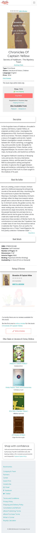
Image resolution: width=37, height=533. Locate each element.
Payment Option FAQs (20, 456)
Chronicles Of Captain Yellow (12, 326)
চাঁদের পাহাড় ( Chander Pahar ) (18, 411)
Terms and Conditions (11, 498)
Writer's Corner (8, 517)
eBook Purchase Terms (11, 514)
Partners (6, 475)
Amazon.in (22, 109)
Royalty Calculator (9, 520)
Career (5, 478)
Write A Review (20, 331)
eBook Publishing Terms (12, 511)
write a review (20, 323)
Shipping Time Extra (18, 102)
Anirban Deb (18, 65)
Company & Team (9, 471)
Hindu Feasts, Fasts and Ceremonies (18, 387)
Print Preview (7, 78)
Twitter (8, 494)
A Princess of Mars (18, 435)
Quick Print (7, 481)
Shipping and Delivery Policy (13, 505)
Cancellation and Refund (11, 508)
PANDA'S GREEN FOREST (18, 364)
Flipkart (14, 109)
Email (7, 487)
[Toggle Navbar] (34, 3)
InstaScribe (7, 484)
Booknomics (7, 467)
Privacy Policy (8, 501)
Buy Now (18, 96)
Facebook (8, 490)
